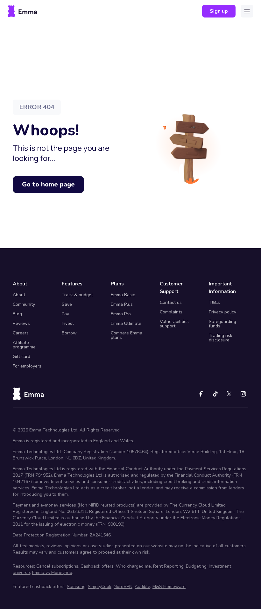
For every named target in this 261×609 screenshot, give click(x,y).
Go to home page (48, 184)
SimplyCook (99, 587)
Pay (65, 314)
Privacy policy (222, 312)
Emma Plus (122, 304)
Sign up (219, 11)
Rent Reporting (168, 566)
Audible (142, 587)
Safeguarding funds (222, 323)
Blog (17, 314)
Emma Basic (123, 295)
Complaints (171, 312)
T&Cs (214, 302)
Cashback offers (97, 566)
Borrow (69, 333)
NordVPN (123, 587)
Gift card (21, 357)
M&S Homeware (169, 587)
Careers (21, 333)
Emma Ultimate (126, 323)
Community (24, 304)
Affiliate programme (24, 345)
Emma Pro (121, 314)
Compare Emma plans (126, 335)
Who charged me (133, 566)
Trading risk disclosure (220, 337)
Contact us (171, 302)
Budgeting (196, 566)
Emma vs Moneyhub (52, 573)
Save (67, 304)
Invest (68, 323)
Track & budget (77, 295)
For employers (27, 366)
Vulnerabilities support (174, 323)
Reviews (21, 323)
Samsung (76, 587)
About (19, 295)
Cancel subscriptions (57, 566)
